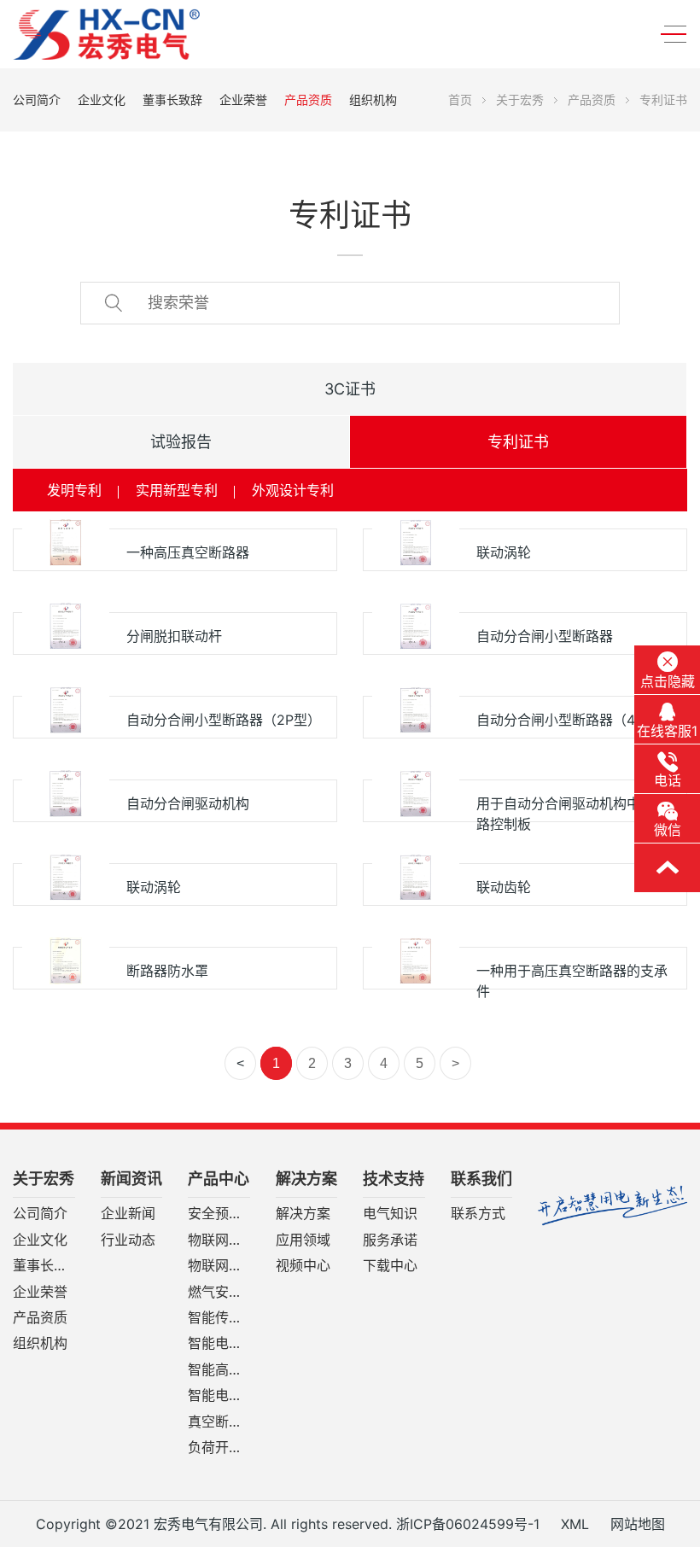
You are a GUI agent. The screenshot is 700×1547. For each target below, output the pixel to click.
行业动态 (128, 1240)
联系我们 (481, 1179)
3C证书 (350, 389)
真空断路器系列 (219, 1422)
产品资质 (308, 99)
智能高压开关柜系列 (219, 1370)
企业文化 (101, 99)
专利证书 (663, 99)
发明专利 (74, 490)
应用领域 (303, 1240)
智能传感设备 (219, 1318)
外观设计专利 (293, 490)
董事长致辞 (172, 99)
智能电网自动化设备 (219, 1343)
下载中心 (390, 1266)
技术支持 (393, 1179)
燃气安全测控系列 (219, 1292)
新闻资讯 (131, 1179)
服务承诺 (390, 1240)
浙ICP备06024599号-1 (468, 1523)
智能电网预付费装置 (219, 1396)
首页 (460, 99)
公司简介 (37, 99)
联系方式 (478, 1214)
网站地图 (637, 1523)
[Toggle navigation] (668, 34)
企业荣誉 (243, 99)
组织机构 (373, 99)
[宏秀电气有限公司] (140, 34)
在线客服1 (667, 730)
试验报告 (181, 442)
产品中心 (218, 1179)
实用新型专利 (177, 490)
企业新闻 (128, 1214)
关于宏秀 (520, 99)
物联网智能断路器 (219, 1240)
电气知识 (390, 1214)
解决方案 (306, 1179)
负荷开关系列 (219, 1448)
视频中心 (303, 1266)
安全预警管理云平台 (219, 1214)
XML (575, 1523)
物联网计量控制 (219, 1266)
